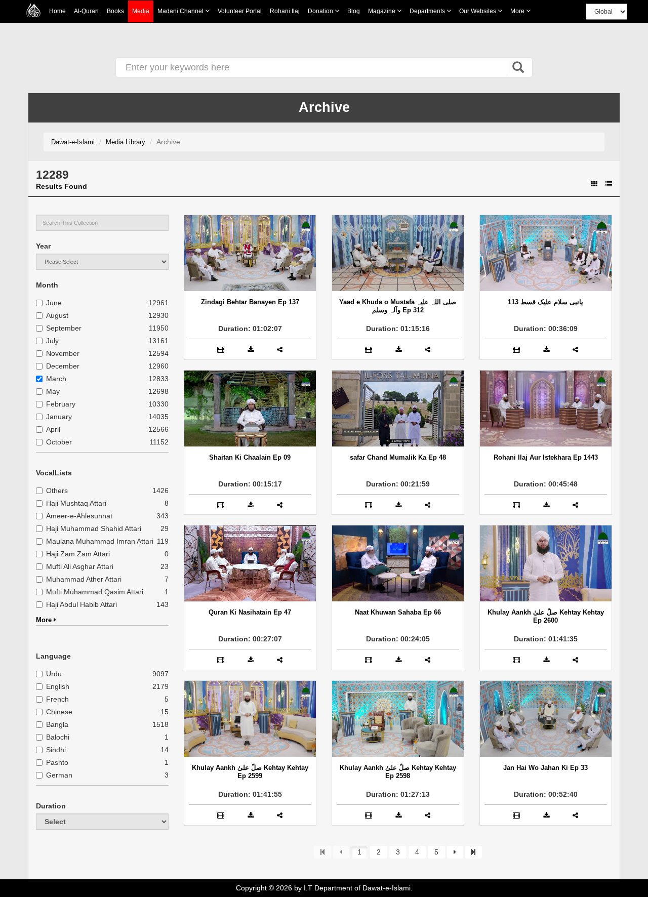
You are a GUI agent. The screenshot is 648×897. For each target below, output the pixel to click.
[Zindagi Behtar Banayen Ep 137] (250, 253)
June (54, 303)
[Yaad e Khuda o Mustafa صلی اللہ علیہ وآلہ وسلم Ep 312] (398, 253)
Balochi (57, 737)
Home (57, 11)
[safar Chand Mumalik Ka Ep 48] (398, 408)
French (57, 699)
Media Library (125, 142)
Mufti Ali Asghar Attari (79, 566)
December (62, 366)
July (52, 341)
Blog (353, 11)
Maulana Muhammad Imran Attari (99, 541)
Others (57, 490)
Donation (321, 11)
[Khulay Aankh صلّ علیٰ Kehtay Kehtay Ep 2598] (398, 719)
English (57, 686)
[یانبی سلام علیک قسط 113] (546, 253)
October (59, 442)
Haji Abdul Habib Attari (81, 604)
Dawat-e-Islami (73, 142)
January (59, 417)
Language (53, 656)
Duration (51, 806)
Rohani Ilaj (285, 11)
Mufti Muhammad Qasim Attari (94, 592)
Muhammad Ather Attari (84, 579)
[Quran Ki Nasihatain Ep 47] (250, 563)
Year (43, 246)
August (57, 315)
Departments (428, 11)
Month (47, 285)
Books (115, 11)
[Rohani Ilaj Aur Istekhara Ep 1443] (546, 408)
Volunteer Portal (240, 11)
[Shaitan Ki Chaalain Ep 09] (250, 408)
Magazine (382, 11)
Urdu (54, 674)
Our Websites (478, 11)
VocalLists (54, 473)
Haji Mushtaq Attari (76, 503)
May (53, 391)
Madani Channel (181, 11)
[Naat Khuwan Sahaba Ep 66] (398, 563)
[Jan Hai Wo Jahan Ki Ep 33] (546, 719)
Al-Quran (86, 11)
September (64, 328)
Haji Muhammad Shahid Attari (93, 528)
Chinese (59, 712)
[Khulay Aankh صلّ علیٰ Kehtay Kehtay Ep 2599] (250, 719)
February (60, 404)
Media (140, 11)
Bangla (57, 724)
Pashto (57, 762)
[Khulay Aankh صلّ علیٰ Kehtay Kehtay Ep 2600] (546, 563)
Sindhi (56, 750)
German (59, 775)
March (56, 379)
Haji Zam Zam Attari (78, 554)
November (62, 353)
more (518, 11)
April (53, 429)
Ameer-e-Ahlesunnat (79, 516)
